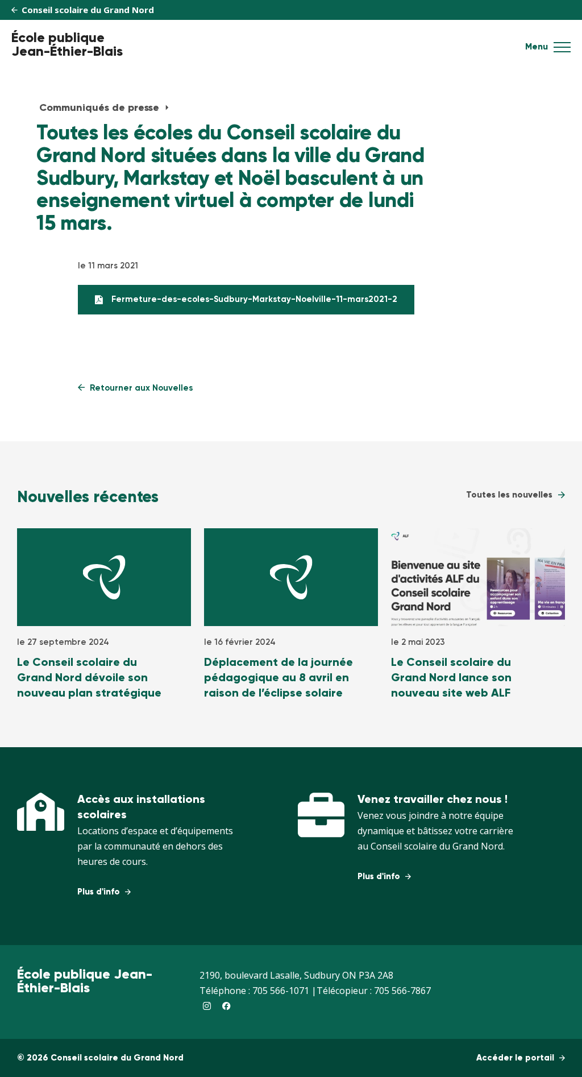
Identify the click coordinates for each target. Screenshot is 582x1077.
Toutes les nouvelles (509, 495)
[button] (562, 50)
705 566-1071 (280, 990)
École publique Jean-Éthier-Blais (67, 45)
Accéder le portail (516, 1058)
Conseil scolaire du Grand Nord (86, 9)
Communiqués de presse (100, 108)
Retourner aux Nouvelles (140, 388)
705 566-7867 (402, 990)
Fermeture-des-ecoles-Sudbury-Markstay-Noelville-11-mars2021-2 (254, 299)
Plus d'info (99, 892)
